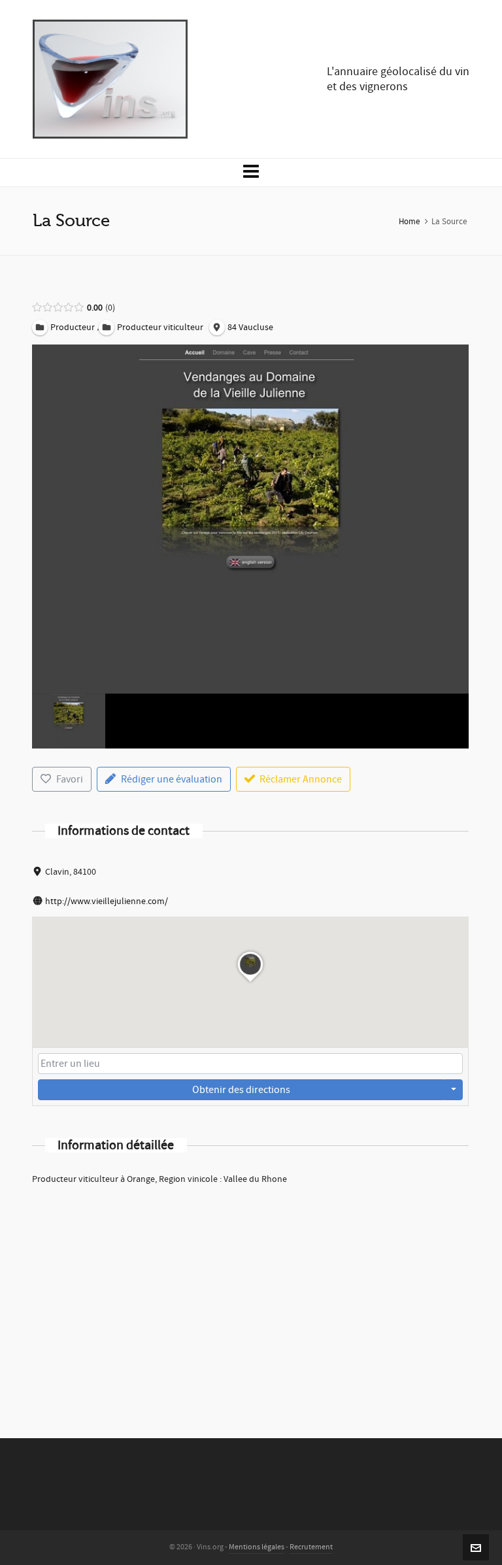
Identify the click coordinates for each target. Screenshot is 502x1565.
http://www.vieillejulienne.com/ (106, 901)
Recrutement (311, 1547)
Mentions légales (256, 1547)
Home (409, 221)
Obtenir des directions (241, 1089)
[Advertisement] (250, 1294)
